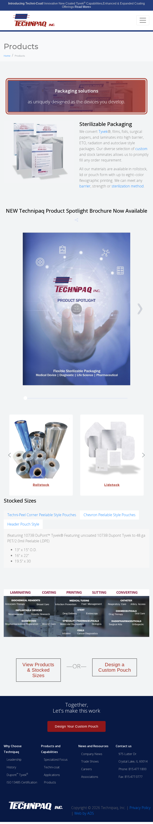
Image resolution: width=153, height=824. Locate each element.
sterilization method (128, 186)
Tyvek (103, 131)
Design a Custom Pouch (114, 667)
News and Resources (93, 746)
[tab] (42, 515)
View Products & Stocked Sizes (38, 670)
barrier (84, 186)
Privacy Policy (140, 807)
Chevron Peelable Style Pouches (109, 514)
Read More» (83, 6)
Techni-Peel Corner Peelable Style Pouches (41, 514)
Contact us (124, 746)
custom (141, 148)
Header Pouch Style (23, 524)
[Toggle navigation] (142, 20)
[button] (10, 455)
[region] (76, 455)
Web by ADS (84, 813)
